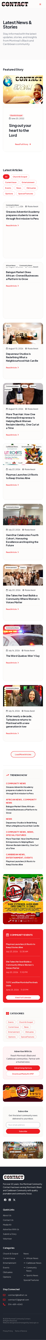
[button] (23, 754)
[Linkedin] (9, 1200)
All (6, 177)
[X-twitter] (14, 1200)
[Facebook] (5, 1200)
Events (8, 188)
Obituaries (31, 188)
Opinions (9, 193)
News (18, 188)
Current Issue (10, 182)
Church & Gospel (20, 177)
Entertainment (28, 182)
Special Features (25, 193)
